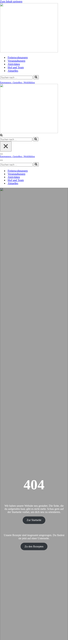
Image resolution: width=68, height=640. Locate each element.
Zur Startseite (34, 520)
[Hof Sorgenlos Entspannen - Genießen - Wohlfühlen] (29, 51)
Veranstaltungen (16, 60)
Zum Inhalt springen (11, 1)
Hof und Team (16, 67)
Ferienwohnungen (18, 57)
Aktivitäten (14, 64)
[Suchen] (36, 77)
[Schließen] (6, 146)
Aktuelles (13, 70)
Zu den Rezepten (34, 546)
